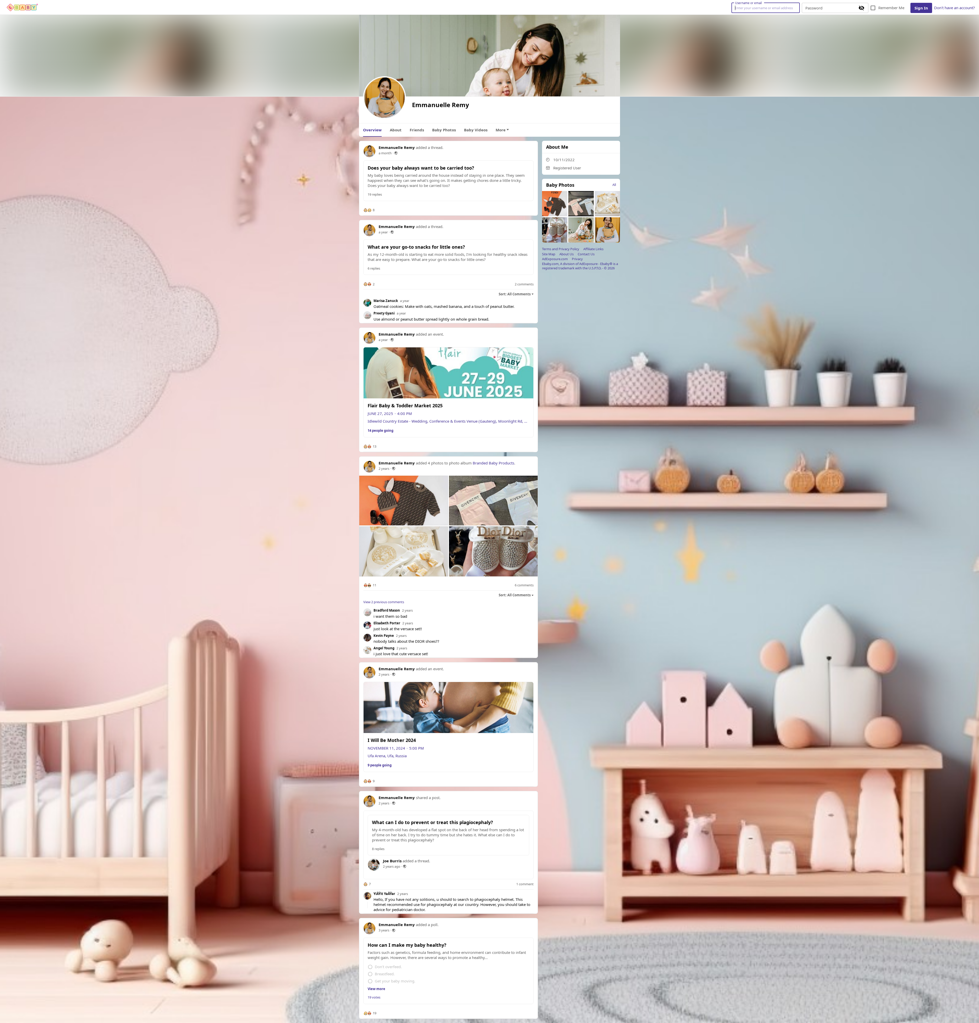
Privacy (577, 259)
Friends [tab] (417, 129)
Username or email (748, 3)
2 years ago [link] (391, 866)
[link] (22, 7)
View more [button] (376, 989)
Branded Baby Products (493, 462)
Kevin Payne (383, 635)
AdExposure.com (555, 259)
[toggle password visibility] (861, 8)
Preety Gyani (384, 313)
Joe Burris (392, 860)
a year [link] (383, 232)
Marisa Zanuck (385, 300)
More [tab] (501, 129)
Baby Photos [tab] (444, 129)
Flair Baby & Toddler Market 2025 (405, 405)
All (614, 184)
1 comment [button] (525, 884)
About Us (566, 254)
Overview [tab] (372, 129)
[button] (369, 210)
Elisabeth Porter (386, 623)
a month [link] (385, 153)
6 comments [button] (524, 585)
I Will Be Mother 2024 (392, 740)
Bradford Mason (386, 610)
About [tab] (396, 129)
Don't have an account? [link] (954, 7)
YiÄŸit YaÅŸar (384, 893)
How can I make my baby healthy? (407, 945)
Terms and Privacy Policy (560, 249)
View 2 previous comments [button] (383, 602)
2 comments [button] (524, 284)
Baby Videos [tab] (475, 129)
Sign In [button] (921, 7)
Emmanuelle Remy (397, 147)
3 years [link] (384, 930)
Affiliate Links (593, 249)
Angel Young (383, 648)
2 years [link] (384, 468)
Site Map (548, 254)
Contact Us (586, 254)
